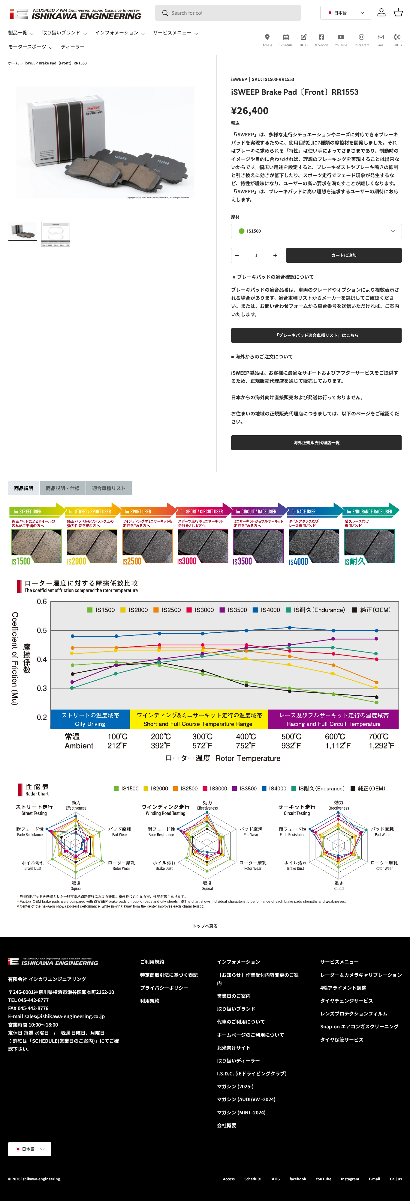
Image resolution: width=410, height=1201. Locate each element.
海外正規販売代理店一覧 (317, 442)
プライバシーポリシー (164, 987)
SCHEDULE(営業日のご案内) (63, 1040)
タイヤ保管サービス (341, 1039)
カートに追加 (344, 255)
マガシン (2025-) (235, 1086)
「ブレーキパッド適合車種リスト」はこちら (317, 335)
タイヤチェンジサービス (346, 1000)
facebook (321, 45)
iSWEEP (239, 79)
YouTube (341, 45)
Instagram (361, 45)
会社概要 (226, 1125)
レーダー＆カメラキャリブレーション (361, 974)
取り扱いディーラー (238, 1060)
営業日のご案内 (234, 995)
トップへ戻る (205, 926)
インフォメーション (116, 32)
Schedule (286, 45)
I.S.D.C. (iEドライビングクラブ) (252, 1073)
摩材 (235, 216)
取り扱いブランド (61, 32)
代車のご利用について (241, 1021)
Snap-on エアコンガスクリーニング (359, 1026)
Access (267, 45)
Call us (397, 45)
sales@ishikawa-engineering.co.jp (64, 1016)
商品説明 (23, 488)
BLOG (304, 45)
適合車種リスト (109, 488)
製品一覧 (17, 32)
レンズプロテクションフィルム (353, 1013)
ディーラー (73, 46)
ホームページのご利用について (250, 1034)
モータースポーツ (27, 46)
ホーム (13, 62)
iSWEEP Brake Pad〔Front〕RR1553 (56, 62)
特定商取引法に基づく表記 (169, 974)
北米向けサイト (234, 1047)
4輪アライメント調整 (343, 987)
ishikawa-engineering (40, 1178)
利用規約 (149, 1000)
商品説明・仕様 (63, 488)
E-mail (380, 45)
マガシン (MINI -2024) (241, 1112)
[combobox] (228, 12)
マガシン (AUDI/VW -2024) (246, 1099)
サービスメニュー (172, 32)
